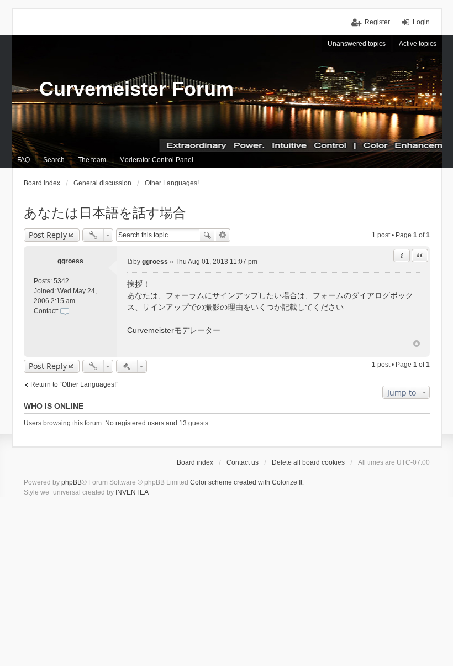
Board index (195, 462)
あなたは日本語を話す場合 (105, 212)
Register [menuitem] (377, 22)
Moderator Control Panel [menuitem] (156, 160)
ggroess (70, 261)
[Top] (416, 343)
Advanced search (222, 235)
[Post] (130, 262)
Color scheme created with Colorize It (246, 482)
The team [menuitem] (92, 160)
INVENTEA (132, 492)
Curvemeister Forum (136, 88)
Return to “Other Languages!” (74, 384)
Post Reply (48, 235)
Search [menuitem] (54, 160)
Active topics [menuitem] (417, 44)
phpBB (71, 482)
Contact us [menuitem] (243, 462)
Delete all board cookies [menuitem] (308, 462)
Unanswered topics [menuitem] (357, 44)
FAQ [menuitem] (23, 160)
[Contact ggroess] (64, 311)
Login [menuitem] (421, 22)
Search (207, 235)
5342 (61, 281)
